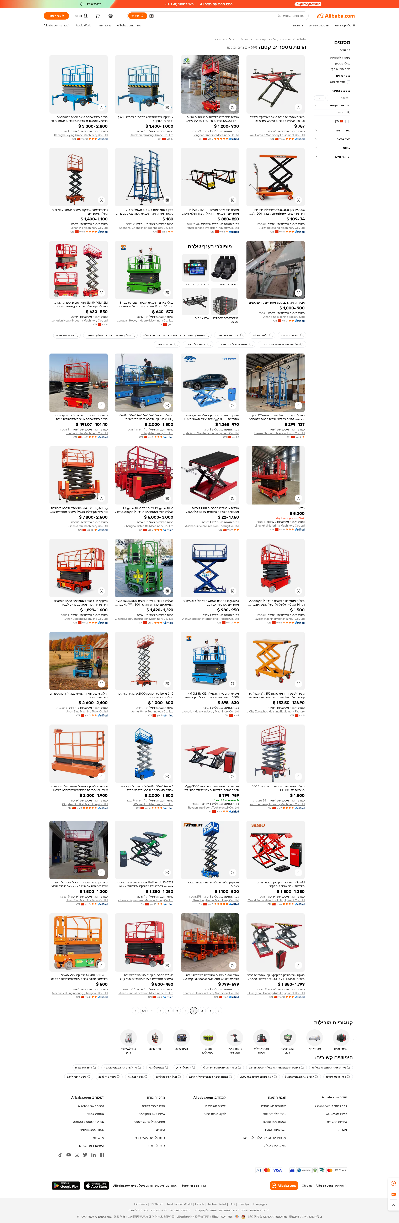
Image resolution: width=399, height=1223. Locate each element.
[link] (393, 1183)
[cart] (97, 16)
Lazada (199, 1204)
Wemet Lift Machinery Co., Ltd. (153, 804)
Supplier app (190, 1185)
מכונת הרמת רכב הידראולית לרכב (208, 1076)
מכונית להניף (156, 1067)
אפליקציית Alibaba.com (129, 1185)
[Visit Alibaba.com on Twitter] (85, 1154)
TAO (232, 1204)
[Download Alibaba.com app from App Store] (96, 1185)
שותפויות (98, 1137)
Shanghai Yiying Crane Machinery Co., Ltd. (81, 135)
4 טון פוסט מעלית (336, 1076)
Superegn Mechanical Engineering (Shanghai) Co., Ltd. (78, 993)
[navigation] (332, 525)
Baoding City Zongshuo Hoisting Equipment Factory (275, 711)
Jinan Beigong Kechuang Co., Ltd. (86, 618)
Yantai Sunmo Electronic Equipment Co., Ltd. (276, 900)
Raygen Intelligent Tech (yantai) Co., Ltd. (213, 807)
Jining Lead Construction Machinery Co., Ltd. (144, 618)
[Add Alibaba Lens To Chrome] (284, 1185)
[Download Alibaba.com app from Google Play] (66, 1185)
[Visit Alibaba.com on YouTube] (68, 1154)
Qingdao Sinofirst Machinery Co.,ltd (216, 135)
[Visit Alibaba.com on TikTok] (60, 1154)
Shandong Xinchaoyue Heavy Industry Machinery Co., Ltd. (210, 993)
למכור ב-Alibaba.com (91, 1106)
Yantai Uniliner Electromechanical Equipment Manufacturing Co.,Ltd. (144, 900)
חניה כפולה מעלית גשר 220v (256, 1076)
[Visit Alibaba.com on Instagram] (76, 1154)
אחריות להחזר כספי (274, 1113)
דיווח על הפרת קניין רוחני (150, 1137)
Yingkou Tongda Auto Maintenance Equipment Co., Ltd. (210, 433)
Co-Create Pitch (336, 1113)
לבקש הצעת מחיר (215, 1113)
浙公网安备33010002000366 (267, 1216)
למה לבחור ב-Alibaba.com (331, 1106)
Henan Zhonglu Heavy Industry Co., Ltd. (279, 433)
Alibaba (301, 39)
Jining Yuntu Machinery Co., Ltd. (87, 433)
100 (144, 1010)
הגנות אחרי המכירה (274, 1129)
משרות (343, 1129)
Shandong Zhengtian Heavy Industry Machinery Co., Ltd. (144, 320)
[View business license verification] (237, 1217)
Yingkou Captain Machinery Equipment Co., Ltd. (275, 135)
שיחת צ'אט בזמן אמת (152, 1113)
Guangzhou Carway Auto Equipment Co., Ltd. (276, 993)
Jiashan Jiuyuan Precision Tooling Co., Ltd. (212, 526)
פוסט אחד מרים (65, 335)
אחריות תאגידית (337, 1121)
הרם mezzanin (83, 1067)
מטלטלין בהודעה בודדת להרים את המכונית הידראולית (174, 335)
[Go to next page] (135, 1010)
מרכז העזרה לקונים (153, 1106)
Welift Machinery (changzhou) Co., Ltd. (280, 618)
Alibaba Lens (324, 1185)
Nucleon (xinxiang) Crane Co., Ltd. (151, 135)
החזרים (160, 1129)
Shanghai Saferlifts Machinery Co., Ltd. (280, 525)
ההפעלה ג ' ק (183, 1067)
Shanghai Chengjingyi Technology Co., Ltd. (146, 227)
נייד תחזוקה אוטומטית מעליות (329, 1067)
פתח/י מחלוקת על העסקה (149, 1121)
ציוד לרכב (243, 39)
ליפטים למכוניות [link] (221, 39)
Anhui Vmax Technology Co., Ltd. (152, 711)
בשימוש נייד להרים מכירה (234, 344)
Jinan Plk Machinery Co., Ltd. (89, 227)
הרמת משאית (136, 1076)
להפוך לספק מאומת (92, 1129)
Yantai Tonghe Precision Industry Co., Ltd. (212, 227)
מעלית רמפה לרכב (166, 1076)
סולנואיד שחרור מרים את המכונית (280, 344)
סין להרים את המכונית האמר (120, 1067)
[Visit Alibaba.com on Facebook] (101, 1154)
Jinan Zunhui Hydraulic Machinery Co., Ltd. (145, 993)
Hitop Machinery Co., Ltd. (157, 433)
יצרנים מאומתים (215, 1106)
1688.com (156, 1204)
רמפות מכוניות (165, 344)
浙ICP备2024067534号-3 (305, 1216)
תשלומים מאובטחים (273, 1106)
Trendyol (243, 1204)
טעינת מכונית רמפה (228, 335)
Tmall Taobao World (179, 1204)
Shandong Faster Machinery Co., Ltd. (215, 900)
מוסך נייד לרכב (107, 1076)
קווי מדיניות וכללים (275, 1145)
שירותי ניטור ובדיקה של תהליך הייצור (264, 1137)
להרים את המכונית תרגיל (299, 1076)
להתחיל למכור (95, 1113)
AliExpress (140, 1204)
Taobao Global (217, 1204)
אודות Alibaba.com (334, 1097)
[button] (151, 15)
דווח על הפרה (156, 1145)
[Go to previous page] (218, 1010)
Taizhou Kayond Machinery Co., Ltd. (282, 227)
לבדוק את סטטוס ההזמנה (88, 1121)
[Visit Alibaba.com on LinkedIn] (93, 1154)
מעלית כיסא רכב (290, 335)
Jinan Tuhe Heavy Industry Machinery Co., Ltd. (275, 804)
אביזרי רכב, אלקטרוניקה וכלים (273, 39)
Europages (260, 1204)
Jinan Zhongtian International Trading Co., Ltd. (210, 618)
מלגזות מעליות (259, 335)
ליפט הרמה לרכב (76, 1076)
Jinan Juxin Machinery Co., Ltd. (88, 526)
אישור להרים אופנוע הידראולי (220, 1067)
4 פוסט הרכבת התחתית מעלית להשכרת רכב (274, 1067)
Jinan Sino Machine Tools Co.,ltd (284, 316)
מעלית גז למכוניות (196, 344)
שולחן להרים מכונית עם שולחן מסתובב (108, 335)
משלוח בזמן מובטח (274, 1121)
